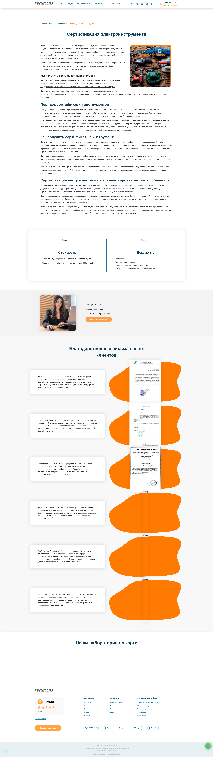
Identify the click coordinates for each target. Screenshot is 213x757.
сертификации (131, 142)
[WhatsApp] (147, 4)
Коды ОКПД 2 (141, 712)
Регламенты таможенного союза (148, 703)
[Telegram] (137, 4)
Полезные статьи (116, 706)
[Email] (142, 4)
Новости (86, 709)
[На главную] (44, 4)
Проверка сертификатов (145, 709)
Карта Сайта (41, 719)
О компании (87, 703)
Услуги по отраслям (57, 24)
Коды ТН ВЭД (141, 715)
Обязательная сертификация (146, 706)
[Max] (152, 4)
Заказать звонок (170, 5)
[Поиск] (132, 4)
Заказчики (87, 706)
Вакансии (87, 715)
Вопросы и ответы (116, 703)
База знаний (114, 709)
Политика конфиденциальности (106, 745)
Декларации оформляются (97, 124)
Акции (112, 712)
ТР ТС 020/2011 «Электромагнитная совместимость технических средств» (84, 87)
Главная (43, 24)
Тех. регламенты (84, 4)
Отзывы (86, 712)
